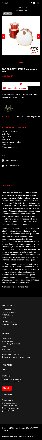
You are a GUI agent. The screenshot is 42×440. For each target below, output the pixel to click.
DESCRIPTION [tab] (8, 185)
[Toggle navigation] (38, 3)
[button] (3, 36)
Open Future (18, 436)
